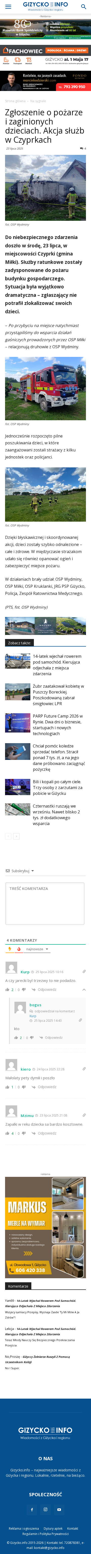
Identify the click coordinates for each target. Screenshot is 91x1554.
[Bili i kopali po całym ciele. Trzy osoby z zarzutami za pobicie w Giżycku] (17, 787)
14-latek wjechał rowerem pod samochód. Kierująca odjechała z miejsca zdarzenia (57, 665)
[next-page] (16, 836)
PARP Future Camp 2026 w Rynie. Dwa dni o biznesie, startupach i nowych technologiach (58, 724)
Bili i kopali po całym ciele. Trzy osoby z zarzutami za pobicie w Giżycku (57, 787)
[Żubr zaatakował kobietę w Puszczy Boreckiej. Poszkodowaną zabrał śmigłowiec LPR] (17, 691)
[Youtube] (59, 1510)
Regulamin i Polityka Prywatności (45, 1534)
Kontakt (72, 1528)
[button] (8, 7)
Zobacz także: (19, 643)
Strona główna (15, 101)
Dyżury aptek (53, 1528)
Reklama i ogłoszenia (24, 1528)
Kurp (33, 1016)
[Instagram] (45, 1510)
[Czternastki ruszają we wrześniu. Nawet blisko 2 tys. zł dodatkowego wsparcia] (17, 809)
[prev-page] (8, 836)
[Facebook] (32, 1510)
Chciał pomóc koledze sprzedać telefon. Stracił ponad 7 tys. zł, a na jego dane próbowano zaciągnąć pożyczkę (59, 757)
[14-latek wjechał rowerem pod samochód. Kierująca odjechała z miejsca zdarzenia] (17, 661)
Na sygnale (38, 101)
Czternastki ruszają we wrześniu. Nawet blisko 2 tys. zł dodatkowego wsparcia (56, 814)
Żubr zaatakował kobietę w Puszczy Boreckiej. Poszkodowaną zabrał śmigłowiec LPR (58, 694)
